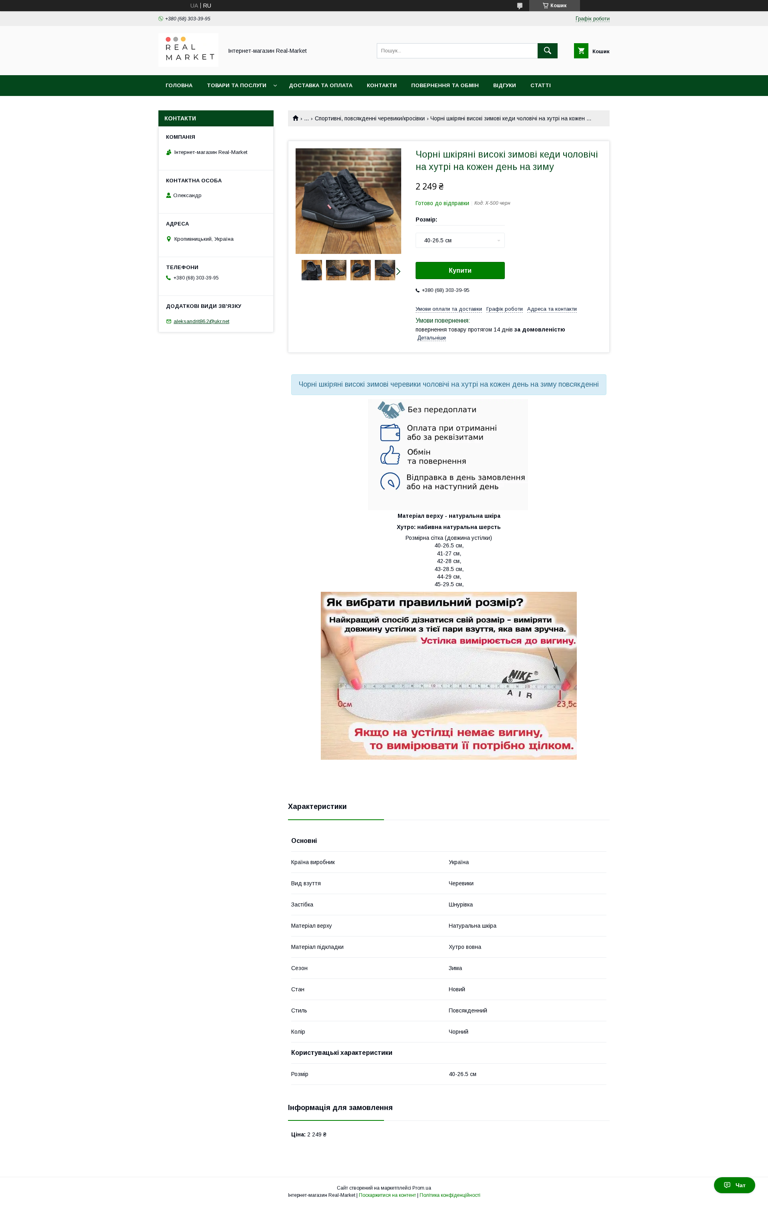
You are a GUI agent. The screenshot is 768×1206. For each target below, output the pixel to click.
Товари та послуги (236, 85)
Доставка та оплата (320, 85)
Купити (460, 270)
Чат (741, 1185)
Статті (540, 85)
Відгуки (504, 85)
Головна (179, 85)
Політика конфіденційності (450, 1195)
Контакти (382, 85)
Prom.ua (421, 1188)
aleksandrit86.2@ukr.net (201, 321)
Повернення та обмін (445, 85)
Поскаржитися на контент (387, 1195)
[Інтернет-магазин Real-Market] (188, 65)
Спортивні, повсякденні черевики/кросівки (370, 118)
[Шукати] (548, 50)
